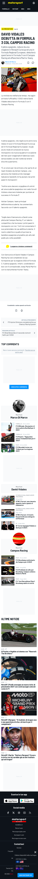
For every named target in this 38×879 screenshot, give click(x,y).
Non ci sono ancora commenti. (19, 351)
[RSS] (30, 813)
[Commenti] (33, 63)
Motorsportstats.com (19, 838)
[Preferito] (28, 63)
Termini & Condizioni (12, 868)
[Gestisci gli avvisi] (22, 310)
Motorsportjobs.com (19, 831)
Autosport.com (19, 835)
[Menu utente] (34, 3)
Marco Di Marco (10, 62)
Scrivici (19, 848)
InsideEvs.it (19, 825)
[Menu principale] (3, 3)
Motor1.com (19, 828)
